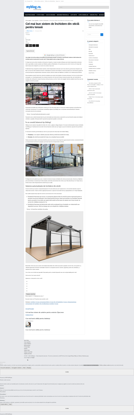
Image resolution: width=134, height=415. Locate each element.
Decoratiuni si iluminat (93, 60)
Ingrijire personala (63, 14)
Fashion (25, 348)
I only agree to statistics (16, 367)
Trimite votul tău (30, 294)
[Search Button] (107, 7)
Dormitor (91, 62)
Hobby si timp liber (28, 352)
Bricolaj (90, 51)
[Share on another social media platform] (37, 45)
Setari (24, 367)
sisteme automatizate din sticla (49, 193)
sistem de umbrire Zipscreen (47, 65)
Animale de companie (93, 47)
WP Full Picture (8, 377)
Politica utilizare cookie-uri (39, 1)
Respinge (29, 367)
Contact (62, 1)
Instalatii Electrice (92, 66)
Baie (90, 49)
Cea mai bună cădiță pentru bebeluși (38, 330)
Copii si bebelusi (83, 14)
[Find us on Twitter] (27, 360)
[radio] (55, 281)
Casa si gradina (50, 14)
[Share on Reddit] (33, 45)
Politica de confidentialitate (50, 1)
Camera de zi (91, 55)
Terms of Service (82, 356)
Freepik (32, 357)
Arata (32, 51)
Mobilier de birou (92, 70)
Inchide (67, 372)
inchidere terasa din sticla (52, 302)
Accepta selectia (4, 404)
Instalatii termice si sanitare (94, 68)
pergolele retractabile (37, 200)
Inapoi (10, 404)
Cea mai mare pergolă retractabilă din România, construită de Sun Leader (96, 26)
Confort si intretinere (43, 20)
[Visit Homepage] (36, 7)
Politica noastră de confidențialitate (91, 365)
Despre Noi (58, 1)
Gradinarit (91, 64)
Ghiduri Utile (93, 14)
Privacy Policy (74, 356)
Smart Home (91, 72)
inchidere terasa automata (37, 302)
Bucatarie (91, 53)
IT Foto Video (40, 14)
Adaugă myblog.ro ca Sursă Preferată (55, 55)
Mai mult (101, 14)
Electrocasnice (30, 14)
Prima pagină (28, 20)
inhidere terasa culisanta (65, 302)
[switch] (6, 394)
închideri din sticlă (46, 125)
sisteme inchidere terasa (51, 304)
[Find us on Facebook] (24, 360)
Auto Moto (73, 14)
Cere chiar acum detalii (31, 272)
